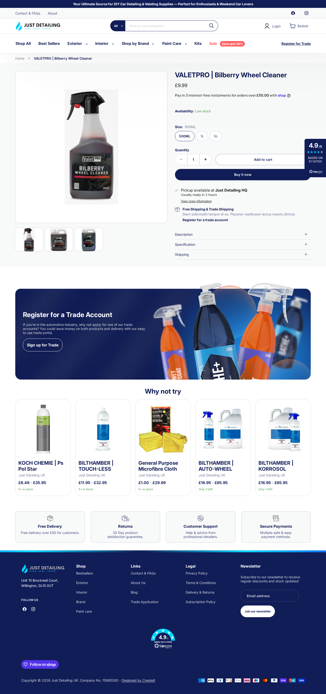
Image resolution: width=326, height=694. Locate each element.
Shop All (23, 43)
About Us (138, 583)
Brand (80, 602)
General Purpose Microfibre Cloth (158, 466)
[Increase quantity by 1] (205, 159)
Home (19, 58)
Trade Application (144, 602)
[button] (163, 639)
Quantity (182, 150)
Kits (198, 43)
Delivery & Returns (200, 592)
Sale (226, 43)
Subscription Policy (201, 602)
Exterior (75, 43)
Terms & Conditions (201, 583)
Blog (134, 592)
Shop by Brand (136, 43)
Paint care (84, 611)
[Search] (211, 25)
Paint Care (172, 43)
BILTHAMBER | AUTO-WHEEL (216, 466)
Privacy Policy (197, 573)
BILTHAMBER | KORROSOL (276, 466)
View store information (196, 201)
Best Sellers (49, 43)
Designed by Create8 (138, 680)
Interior (102, 43)
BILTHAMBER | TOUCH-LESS (96, 466)
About (52, 13)
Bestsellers (84, 573)
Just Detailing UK (31, 475)
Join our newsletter (258, 611)
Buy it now (243, 174)
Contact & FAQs (27, 13)
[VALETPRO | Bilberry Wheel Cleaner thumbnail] (29, 239)
